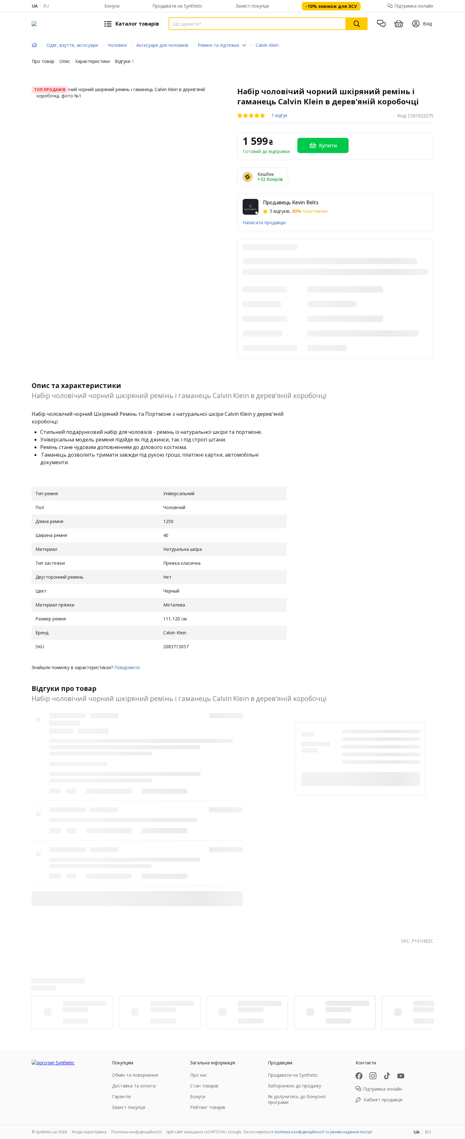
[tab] (43, 62)
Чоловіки (117, 45)
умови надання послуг (351, 1132)
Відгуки (124, 61)
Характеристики (92, 61)
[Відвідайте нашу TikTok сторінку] (387, 1075)
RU (46, 6)
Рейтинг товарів (207, 1107)
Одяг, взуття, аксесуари (72, 45)
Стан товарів (204, 1086)
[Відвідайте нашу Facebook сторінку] (359, 1075)
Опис (64, 61)
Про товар (43, 61)
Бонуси (112, 6)
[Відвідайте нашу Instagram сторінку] (373, 1075)
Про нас (198, 1075)
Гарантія (121, 1096)
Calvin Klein (267, 45)
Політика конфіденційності (136, 1132)
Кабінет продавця (383, 1100)
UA (35, 6)
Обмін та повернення (135, 1075)
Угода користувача (89, 1132)
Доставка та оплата (134, 1086)
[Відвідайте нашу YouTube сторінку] (401, 1075)
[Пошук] (357, 23)
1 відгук (279, 115)
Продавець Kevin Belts (291, 202)
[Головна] (34, 45)
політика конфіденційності (299, 1132)
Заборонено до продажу (294, 1086)
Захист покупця (252, 6)
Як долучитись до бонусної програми (297, 1099)
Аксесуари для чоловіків (162, 45)
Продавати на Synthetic (177, 6)
